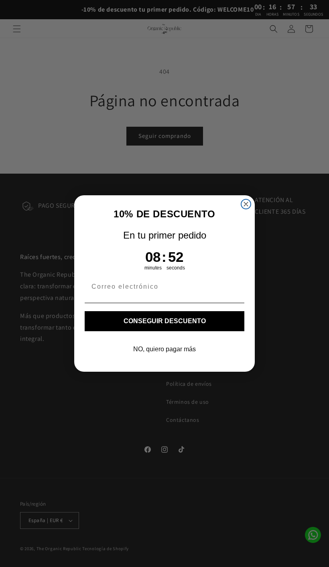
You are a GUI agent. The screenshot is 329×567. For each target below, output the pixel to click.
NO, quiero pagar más (164, 349)
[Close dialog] (246, 204)
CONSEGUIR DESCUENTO (165, 321)
